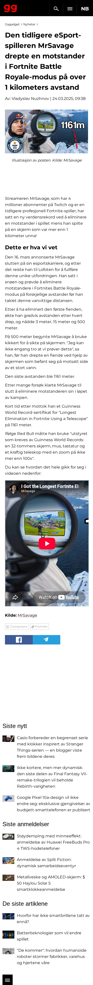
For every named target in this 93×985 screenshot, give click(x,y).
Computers (18, 626)
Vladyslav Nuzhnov (30, 98)
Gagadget (10, 7)
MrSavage (27, 615)
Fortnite (41, 626)
